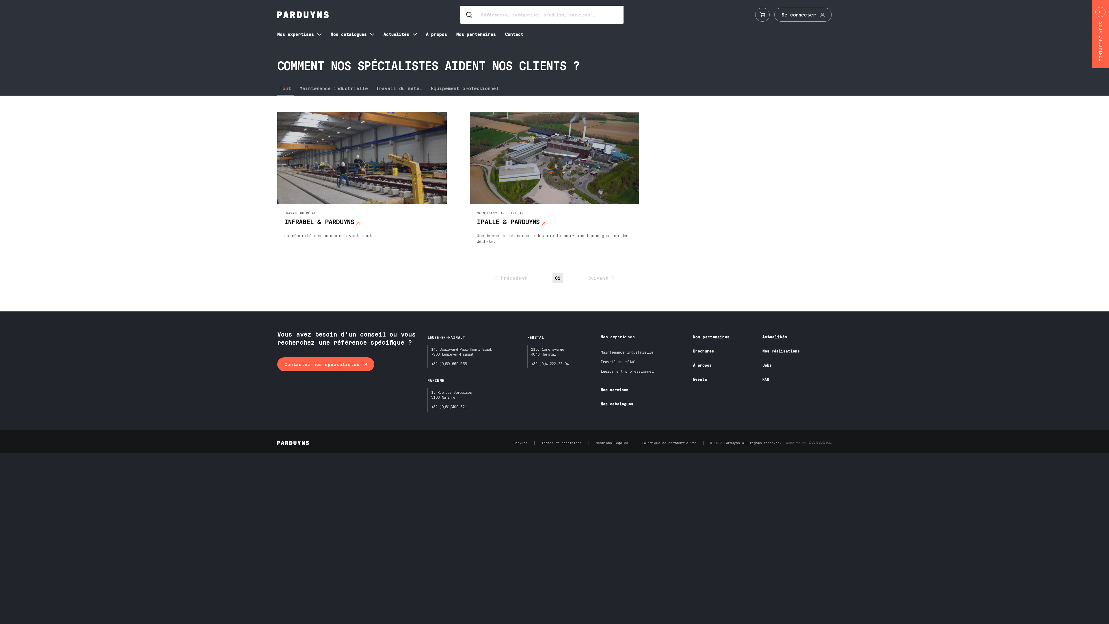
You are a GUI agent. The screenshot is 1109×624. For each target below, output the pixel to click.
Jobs (767, 365)
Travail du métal (399, 88)
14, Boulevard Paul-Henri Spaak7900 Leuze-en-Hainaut (461, 351)
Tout (285, 88)
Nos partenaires (711, 336)
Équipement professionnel (465, 88)
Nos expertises (618, 336)
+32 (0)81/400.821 (449, 406)
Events (700, 379)
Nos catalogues (617, 403)
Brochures (703, 350)
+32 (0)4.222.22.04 (550, 363)
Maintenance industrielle (333, 88)
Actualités (774, 336)
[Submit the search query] (469, 15)
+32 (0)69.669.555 (449, 363)
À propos (702, 365)
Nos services (614, 389)
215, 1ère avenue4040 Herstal (547, 351)
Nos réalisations (781, 350)
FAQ (765, 379)
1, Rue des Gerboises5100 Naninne (451, 395)
